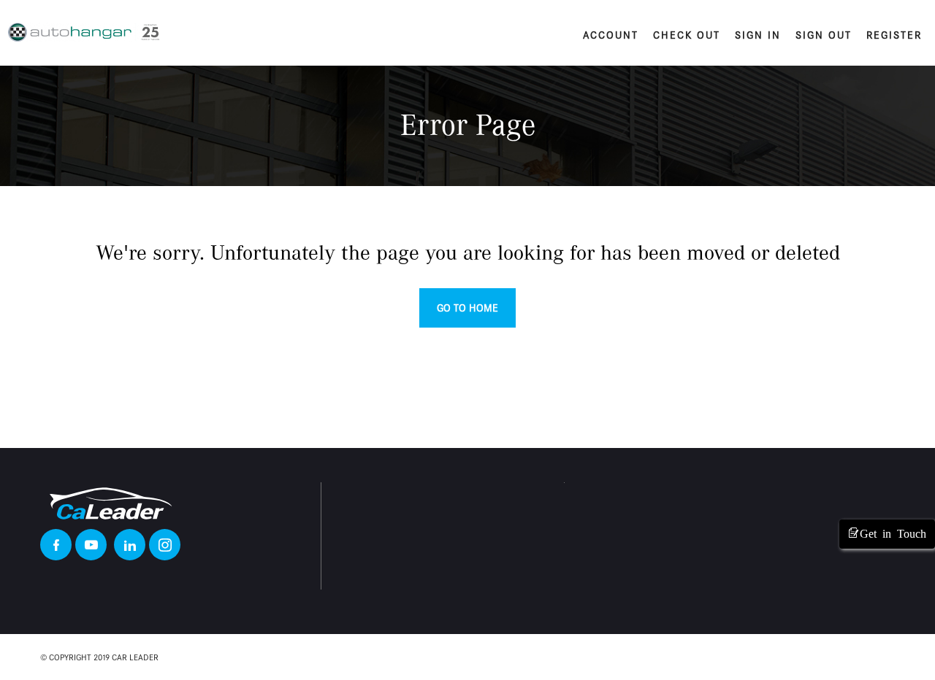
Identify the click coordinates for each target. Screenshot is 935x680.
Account (610, 35)
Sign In (758, 35)
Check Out (686, 35)
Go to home (467, 307)
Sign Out (823, 35)
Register (894, 35)
